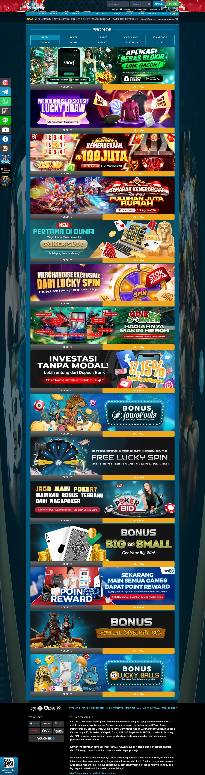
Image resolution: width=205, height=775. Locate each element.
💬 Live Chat (125, 9)
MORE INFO (66, 87)
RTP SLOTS (74, 708)
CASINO (64, 13)
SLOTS (129, 13)
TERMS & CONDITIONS (93, 708)
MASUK (159, 4)
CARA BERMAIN (133, 708)
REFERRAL (151, 14)
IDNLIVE (53, 13)
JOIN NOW (138, 87)
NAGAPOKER (77, 721)
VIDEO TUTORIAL (151, 708)
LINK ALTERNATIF (114, 708)
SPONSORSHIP (169, 708)
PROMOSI (162, 14)
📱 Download (112, 9)
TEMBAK (140, 13)
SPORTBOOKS (102, 14)
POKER (42, 13)
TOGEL (86, 13)
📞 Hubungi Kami (139, 9)
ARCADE (76, 13)
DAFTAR (173, 4)
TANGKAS (118, 14)
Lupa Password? (155, 9)
